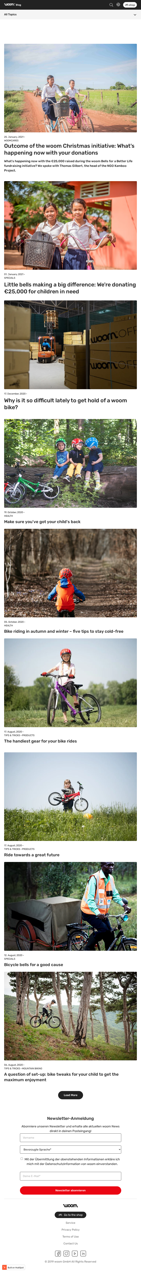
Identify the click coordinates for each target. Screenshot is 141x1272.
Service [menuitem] (70, 1222)
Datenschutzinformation (62, 1164)
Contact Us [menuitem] (70, 1243)
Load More (70, 1095)
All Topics (10, 14)
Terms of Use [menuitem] (70, 1236)
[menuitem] (70, 1215)
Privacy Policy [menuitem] (71, 1229)
